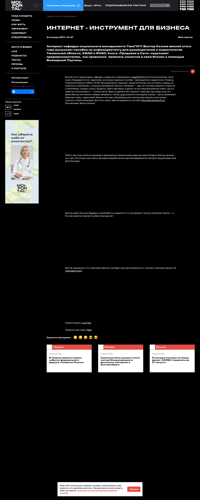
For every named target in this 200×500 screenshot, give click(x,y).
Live (14, 51)
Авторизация (19, 77)
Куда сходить (21, 16)
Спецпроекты (21, 37)
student (17, 109)
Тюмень (58, 347)
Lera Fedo (86, 323)
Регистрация (19, 82)
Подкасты (19, 55)
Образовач (19, 28)
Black (88, 5)
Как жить (18, 24)
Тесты (16, 60)
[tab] (22, 77)
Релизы (17, 64)
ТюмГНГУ (136, 77)
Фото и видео (21, 47)
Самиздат (19, 33)
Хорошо (133, 489)
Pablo (89, 330)
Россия (109, 347)
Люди (15, 20)
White (98, 5)
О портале (18, 68)
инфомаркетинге (73, 271)
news (16, 105)
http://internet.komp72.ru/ (153, 100)
